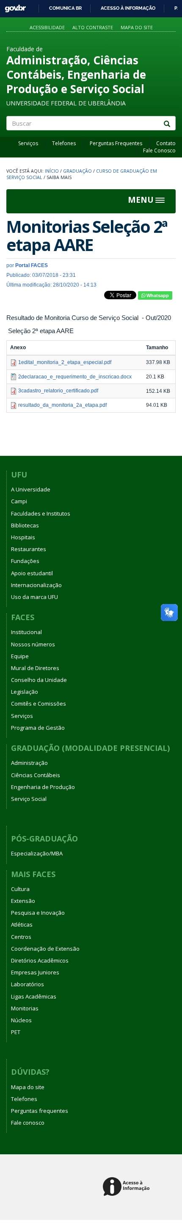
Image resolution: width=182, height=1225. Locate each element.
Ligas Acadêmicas (33, 996)
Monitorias (25, 1008)
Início (52, 171)
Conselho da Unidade (39, 680)
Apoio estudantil (32, 573)
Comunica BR (65, 8)
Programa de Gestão (38, 727)
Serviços (28, 143)
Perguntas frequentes (39, 1111)
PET (15, 1032)
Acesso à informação (128, 8)
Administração (29, 763)
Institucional (26, 632)
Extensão (23, 901)
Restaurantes (28, 549)
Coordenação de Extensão (45, 948)
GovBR (12, 6)
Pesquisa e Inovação (38, 912)
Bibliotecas (25, 525)
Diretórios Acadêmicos (40, 960)
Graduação (77, 171)
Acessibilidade (47, 27)
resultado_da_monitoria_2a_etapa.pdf (62, 405)
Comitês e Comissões (38, 703)
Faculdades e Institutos (40, 513)
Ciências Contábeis (35, 775)
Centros (21, 937)
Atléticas (22, 924)
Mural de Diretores (35, 668)
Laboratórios (27, 984)
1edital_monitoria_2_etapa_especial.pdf (64, 362)
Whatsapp (157, 295)
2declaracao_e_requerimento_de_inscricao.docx (75, 377)
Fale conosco (27, 1122)
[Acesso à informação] (127, 1187)
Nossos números (33, 644)
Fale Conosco (159, 150)
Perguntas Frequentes (116, 143)
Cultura (20, 889)
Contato (166, 143)
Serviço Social (29, 799)
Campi (19, 501)
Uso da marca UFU (34, 597)
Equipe (20, 656)
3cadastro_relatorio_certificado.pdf (58, 391)
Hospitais (23, 537)
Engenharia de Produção (43, 787)
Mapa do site (137, 27)
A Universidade (30, 489)
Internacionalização (36, 585)
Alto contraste (92, 27)
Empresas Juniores (35, 972)
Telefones (64, 143)
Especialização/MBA (37, 853)
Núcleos (21, 1020)
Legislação (24, 691)
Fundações (25, 561)
